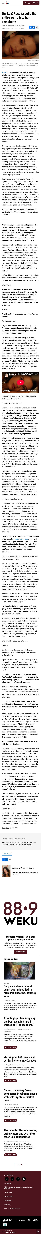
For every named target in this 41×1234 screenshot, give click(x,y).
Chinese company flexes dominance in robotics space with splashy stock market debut (20, 1095)
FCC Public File (8, 1192)
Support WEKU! (32, 3)
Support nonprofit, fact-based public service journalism (20, 938)
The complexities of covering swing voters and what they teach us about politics (20, 1134)
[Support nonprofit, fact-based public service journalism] (20, 913)
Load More (20, 1165)
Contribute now (20, 952)
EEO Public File (8, 1196)
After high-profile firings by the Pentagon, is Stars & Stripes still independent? (19, 1022)
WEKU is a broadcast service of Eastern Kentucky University (18, 1187)
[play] (3, 1232)
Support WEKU (8, 1200)
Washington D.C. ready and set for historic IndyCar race (20, 1059)
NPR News (7, 854)
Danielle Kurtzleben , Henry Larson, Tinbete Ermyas (17, 1029)
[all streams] (38, 1231)
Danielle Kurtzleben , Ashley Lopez (13, 1141)
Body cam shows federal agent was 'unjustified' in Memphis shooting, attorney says (20, 991)
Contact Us (7, 1204)
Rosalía (4, 72)
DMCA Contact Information (12, 1209)
